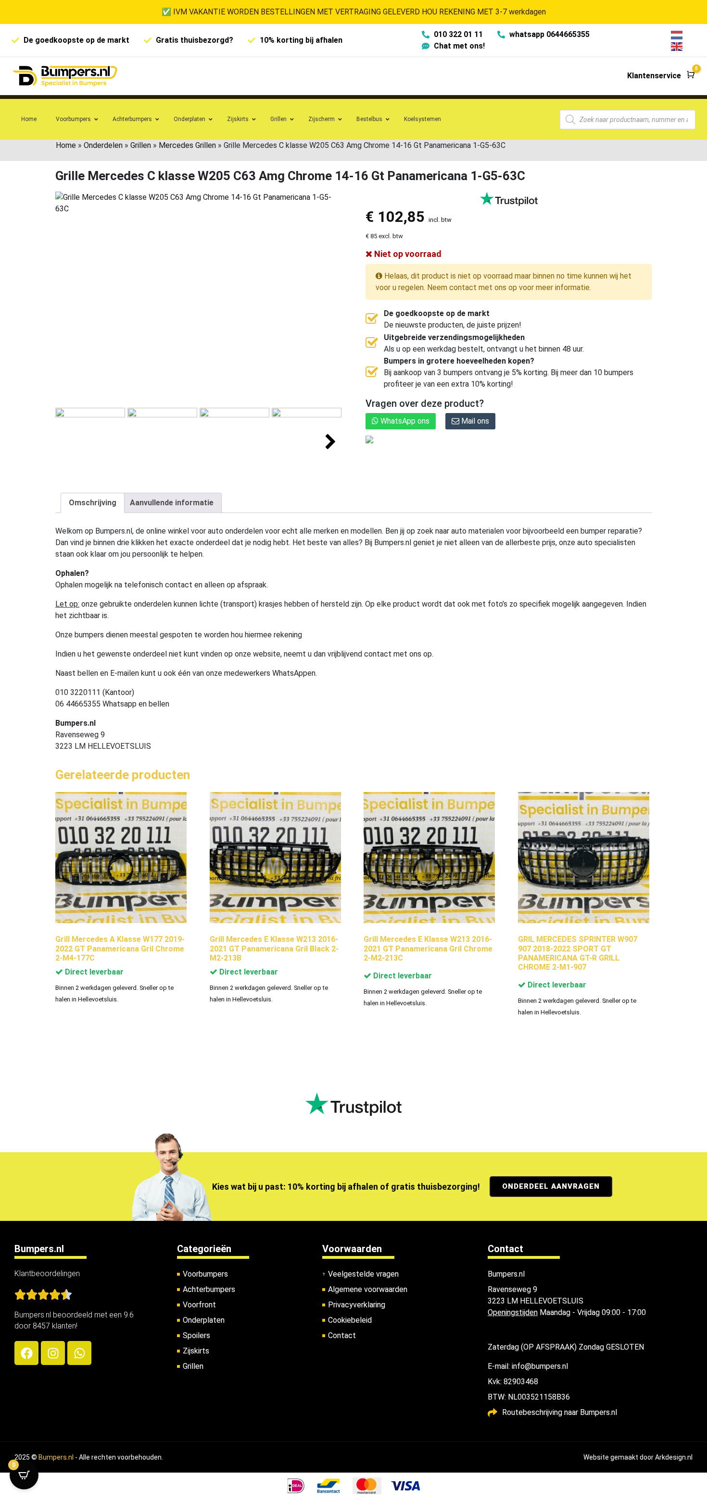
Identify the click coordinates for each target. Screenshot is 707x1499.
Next (331, 442)
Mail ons (474, 421)
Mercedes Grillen (187, 145)
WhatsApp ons (404, 421)
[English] (677, 45)
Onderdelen (103, 145)
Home (66, 145)
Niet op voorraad (407, 254)
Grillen (140, 145)
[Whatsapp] (79, 1353)
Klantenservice (654, 75)
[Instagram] (53, 1353)
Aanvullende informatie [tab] (172, 502)
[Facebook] (26, 1353)
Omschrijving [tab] (92, 502)
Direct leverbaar (93, 971)
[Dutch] (677, 34)
